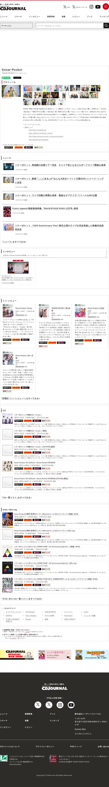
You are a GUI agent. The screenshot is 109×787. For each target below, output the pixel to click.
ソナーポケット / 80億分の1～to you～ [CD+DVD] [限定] (34, 447)
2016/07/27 (40, 549)
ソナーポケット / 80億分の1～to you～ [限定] (30, 431)
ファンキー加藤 (89, 615)
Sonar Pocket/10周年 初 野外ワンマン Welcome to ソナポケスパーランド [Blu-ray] (44, 530)
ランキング (104, 16)
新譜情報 (51, 16)
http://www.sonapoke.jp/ (37, 130)
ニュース (3, 16)
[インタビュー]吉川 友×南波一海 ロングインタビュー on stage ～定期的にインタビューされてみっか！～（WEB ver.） (17, 278)
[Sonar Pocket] (28, 86)
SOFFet (9, 615)
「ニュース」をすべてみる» (14, 241)
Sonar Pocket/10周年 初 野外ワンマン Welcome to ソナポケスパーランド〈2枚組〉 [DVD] (46, 514)
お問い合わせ (103, 746)
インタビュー (34, 16)
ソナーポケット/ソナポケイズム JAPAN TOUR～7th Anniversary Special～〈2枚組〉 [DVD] (47, 546)
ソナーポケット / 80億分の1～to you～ (28, 415)
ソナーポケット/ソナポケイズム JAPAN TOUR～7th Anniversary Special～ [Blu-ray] (45, 563)
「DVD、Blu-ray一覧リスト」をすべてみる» (22, 598)
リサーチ (18, 16)
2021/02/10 (41, 418)
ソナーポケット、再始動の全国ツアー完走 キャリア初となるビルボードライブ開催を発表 (60, 164)
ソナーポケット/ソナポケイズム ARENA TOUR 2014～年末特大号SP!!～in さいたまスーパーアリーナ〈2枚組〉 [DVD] (56, 579)
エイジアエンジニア (13, 612)
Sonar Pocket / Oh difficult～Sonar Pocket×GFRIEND (34, 462)
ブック (90, 16)
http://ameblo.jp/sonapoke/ (39, 140)
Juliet (86, 612)
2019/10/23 (43, 517)
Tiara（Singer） (31, 615)
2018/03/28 (20, 366)
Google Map (80, 729)
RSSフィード (76, 746)
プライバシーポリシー (45, 746)
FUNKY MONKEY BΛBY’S (13, 620)
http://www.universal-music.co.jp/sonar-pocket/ (46, 136)
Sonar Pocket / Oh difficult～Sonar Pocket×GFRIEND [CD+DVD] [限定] (41, 478)
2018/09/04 (56, 319)
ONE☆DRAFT (70, 619)
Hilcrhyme (68, 615)
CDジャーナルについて (10, 746)
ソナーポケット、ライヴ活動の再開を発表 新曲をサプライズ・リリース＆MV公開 (56, 195)
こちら (27, 631)
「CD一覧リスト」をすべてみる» (17, 497)
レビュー (76, 16)
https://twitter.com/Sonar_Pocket (41, 133)
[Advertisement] (54, 49)
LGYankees (30, 612)
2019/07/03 (46, 465)
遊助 (46, 619)
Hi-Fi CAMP (49, 615)
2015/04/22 (40, 582)
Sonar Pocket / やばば (96, 308)
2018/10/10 (20, 315)
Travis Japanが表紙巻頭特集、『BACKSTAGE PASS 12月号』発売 (45, 208)
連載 (63, 16)
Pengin (28, 619)
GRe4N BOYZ (50, 612)
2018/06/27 (92, 317)
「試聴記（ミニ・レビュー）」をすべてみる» (20, 398)
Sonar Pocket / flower (24, 308)
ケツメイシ (68, 612)
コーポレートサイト (83, 733)
